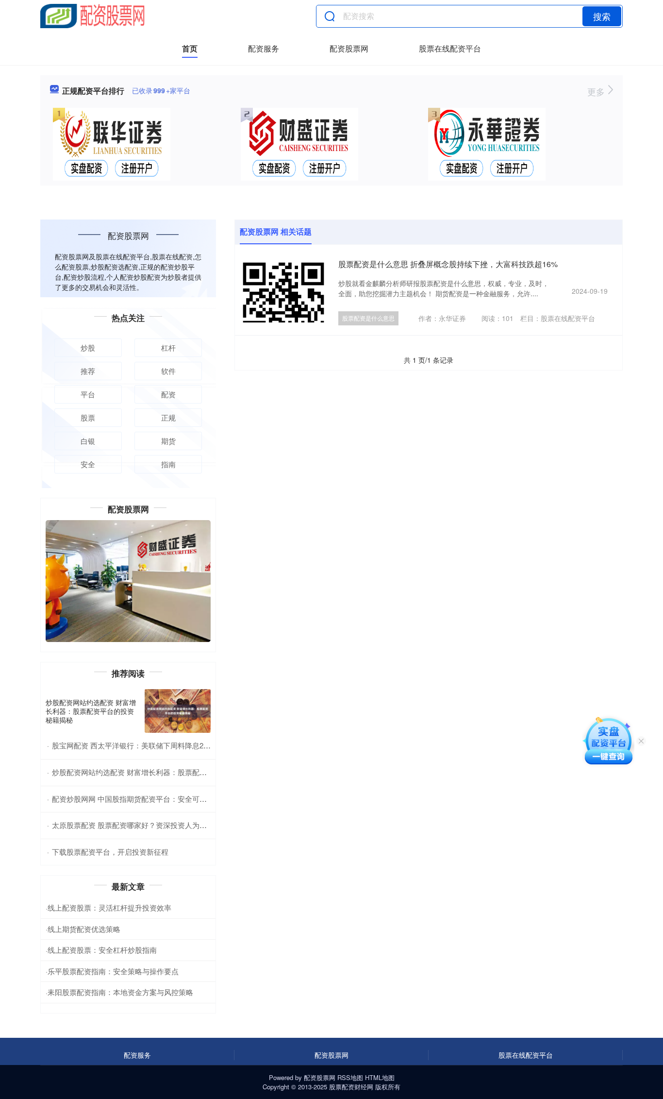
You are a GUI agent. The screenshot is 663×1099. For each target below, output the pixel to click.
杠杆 (168, 347)
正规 (168, 417)
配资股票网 (349, 48)
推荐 (88, 371)
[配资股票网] (92, 16)
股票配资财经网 (351, 1086)
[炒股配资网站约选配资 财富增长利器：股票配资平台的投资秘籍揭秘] (178, 711)
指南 (168, 464)
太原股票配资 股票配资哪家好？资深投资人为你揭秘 (136, 825)
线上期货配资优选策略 (84, 929)
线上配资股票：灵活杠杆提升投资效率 (109, 907)
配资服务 (263, 48)
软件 (168, 371)
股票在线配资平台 (450, 48)
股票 (88, 417)
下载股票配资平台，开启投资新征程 (110, 851)
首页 (190, 48)
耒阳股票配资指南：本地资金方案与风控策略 (120, 992)
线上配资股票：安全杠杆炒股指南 (102, 950)
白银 (88, 441)
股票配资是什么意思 (368, 318)
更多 (597, 91)
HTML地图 (380, 1077)
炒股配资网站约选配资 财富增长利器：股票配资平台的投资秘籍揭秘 (91, 711)
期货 (168, 441)
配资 (168, 394)
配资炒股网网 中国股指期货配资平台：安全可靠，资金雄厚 (147, 799)
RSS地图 (350, 1077)
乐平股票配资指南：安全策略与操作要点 (113, 971)
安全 (88, 464)
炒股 (88, 347)
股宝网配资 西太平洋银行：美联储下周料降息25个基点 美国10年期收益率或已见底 (185, 745)
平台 (88, 394)
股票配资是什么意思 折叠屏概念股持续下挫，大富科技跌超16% (448, 264)
